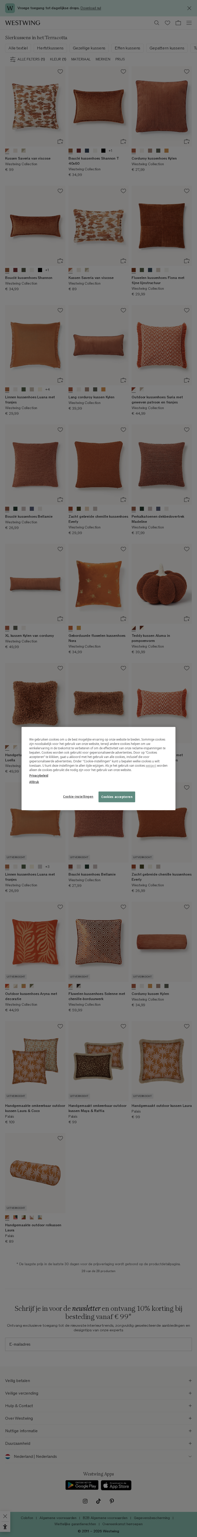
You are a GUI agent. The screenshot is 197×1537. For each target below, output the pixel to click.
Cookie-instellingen (78, 796)
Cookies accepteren (116, 796)
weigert (151, 765)
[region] (98, 768)
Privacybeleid (38, 775)
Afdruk (34, 782)
